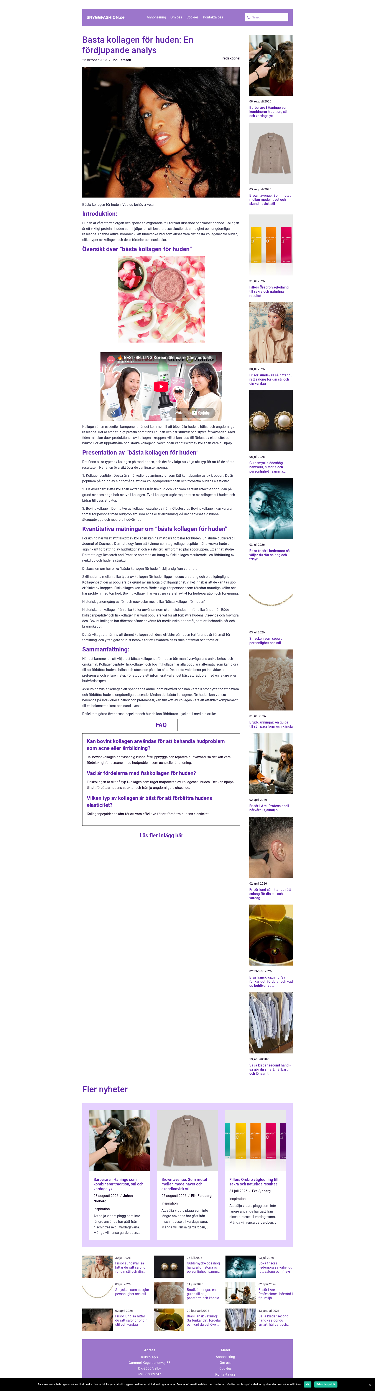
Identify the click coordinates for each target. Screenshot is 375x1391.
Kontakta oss (213, 17)
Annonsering (156, 17)
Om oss (176, 17)
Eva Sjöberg (261, 1191)
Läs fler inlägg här (161, 835)
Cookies (192, 17)
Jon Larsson (121, 60)
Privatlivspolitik (325, 1384)
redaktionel (231, 58)
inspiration (102, 1209)
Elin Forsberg (201, 1196)
